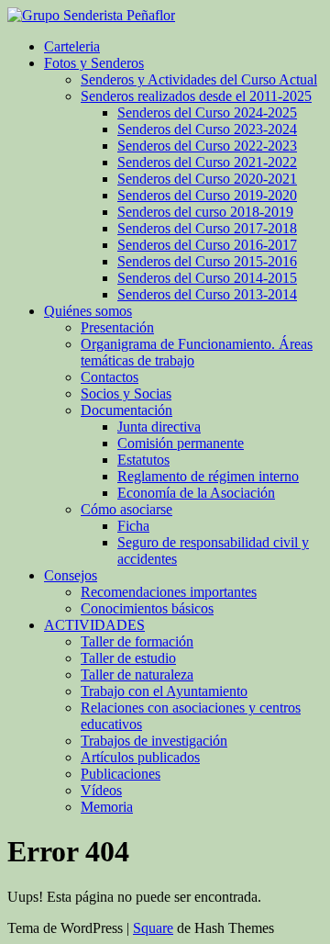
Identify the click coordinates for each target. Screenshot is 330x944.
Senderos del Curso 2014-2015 (207, 278)
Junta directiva (159, 426)
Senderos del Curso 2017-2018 (207, 228)
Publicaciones (120, 773)
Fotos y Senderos (94, 63)
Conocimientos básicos (147, 608)
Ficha (133, 526)
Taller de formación (137, 641)
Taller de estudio (128, 658)
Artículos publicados (140, 757)
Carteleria (72, 46)
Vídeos (101, 790)
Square (153, 928)
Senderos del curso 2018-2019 (205, 211)
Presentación (117, 327)
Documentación (126, 410)
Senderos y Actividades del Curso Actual (199, 79)
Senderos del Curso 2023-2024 (207, 129)
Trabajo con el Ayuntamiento (164, 691)
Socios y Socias (126, 393)
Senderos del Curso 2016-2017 (207, 245)
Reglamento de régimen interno (208, 476)
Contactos (109, 377)
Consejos (70, 575)
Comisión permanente (180, 443)
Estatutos (143, 459)
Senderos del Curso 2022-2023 (207, 145)
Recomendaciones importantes (169, 592)
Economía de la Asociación (196, 492)
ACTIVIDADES (94, 625)
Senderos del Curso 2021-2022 (207, 162)
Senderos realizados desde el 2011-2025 (196, 96)
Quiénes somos (88, 311)
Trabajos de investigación (154, 740)
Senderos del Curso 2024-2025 (207, 112)
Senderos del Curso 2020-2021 (207, 178)
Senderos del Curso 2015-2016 (207, 261)
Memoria (107, 807)
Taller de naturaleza (137, 674)
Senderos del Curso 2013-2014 (207, 294)
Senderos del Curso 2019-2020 (207, 195)
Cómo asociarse (126, 509)
